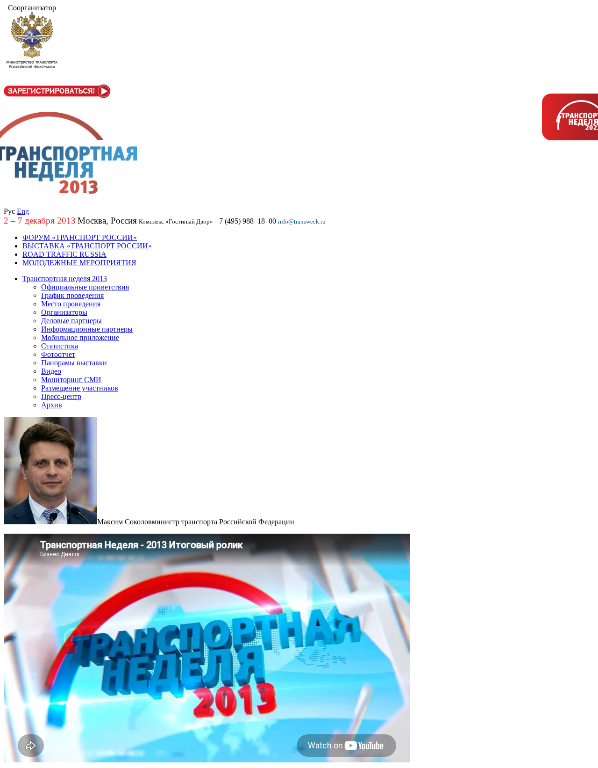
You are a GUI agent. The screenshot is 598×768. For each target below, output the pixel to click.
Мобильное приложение (80, 337)
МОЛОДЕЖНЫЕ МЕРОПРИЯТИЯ (79, 263)
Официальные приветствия (85, 287)
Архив (51, 405)
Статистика (59, 346)
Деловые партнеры (71, 321)
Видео (51, 371)
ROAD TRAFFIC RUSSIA (64, 254)
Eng (23, 211)
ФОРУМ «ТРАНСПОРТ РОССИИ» (79, 237)
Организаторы (64, 312)
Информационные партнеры (87, 329)
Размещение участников (79, 388)
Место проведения (70, 304)
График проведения (72, 295)
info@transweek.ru (302, 221)
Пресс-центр (61, 396)
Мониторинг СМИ (71, 380)
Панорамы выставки (74, 363)
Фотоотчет (58, 354)
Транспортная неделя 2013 (64, 279)
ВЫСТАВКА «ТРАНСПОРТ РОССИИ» (87, 246)
